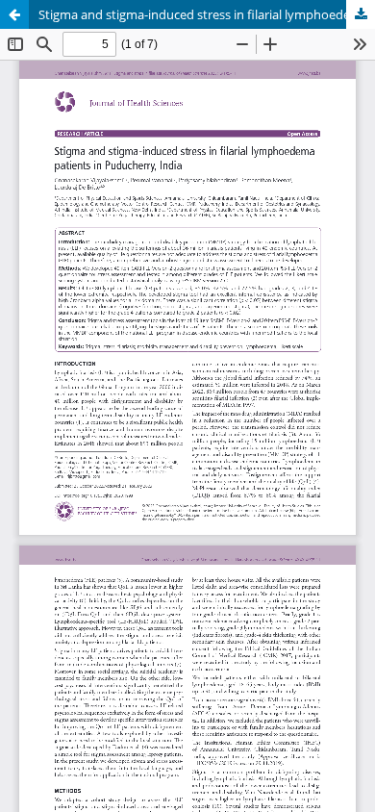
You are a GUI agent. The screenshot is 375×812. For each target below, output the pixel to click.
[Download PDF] (360, 14)
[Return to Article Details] (14, 14)
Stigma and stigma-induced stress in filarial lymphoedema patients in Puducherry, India (206, 14)
